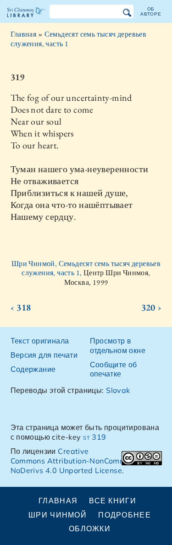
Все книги (112, 500)
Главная (24, 34)
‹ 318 (21, 307)
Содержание (33, 369)
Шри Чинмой (57, 514)
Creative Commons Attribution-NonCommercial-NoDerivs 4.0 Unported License (80, 461)
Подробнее (124, 514)
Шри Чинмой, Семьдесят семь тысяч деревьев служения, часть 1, (86, 268)
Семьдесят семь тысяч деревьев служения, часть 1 (79, 39)
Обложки (90, 528)
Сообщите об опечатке (113, 369)
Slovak (118, 390)
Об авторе (150, 11)
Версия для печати (44, 355)
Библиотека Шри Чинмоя (26, 20)
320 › (151, 307)
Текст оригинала (40, 340)
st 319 (94, 436)
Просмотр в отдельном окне (118, 345)
